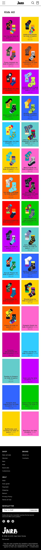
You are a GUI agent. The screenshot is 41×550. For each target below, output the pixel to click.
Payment (5, 487)
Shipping (5, 490)
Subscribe (34, 510)
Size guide (6, 483)
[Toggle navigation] (3, 3)
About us (25, 455)
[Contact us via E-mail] (12, 521)
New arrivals (6, 455)
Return (4, 493)
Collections (6, 471)
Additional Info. (22, 546)
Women (5, 458)
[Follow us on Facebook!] (8, 521)
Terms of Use (6, 499)
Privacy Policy (7, 496)
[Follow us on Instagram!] (3, 521)
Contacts (25, 458)
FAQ (3, 480)
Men (3, 461)
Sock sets (5, 467)
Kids (3, 464)
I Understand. (34, 546)
